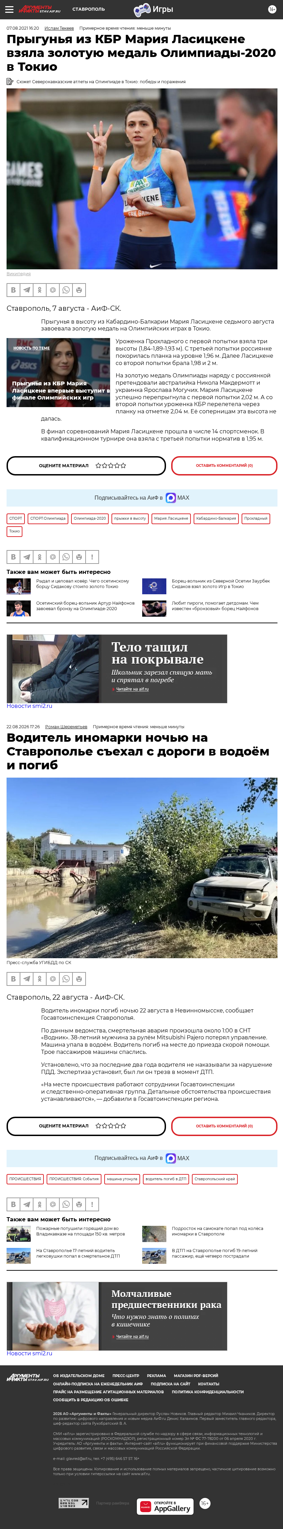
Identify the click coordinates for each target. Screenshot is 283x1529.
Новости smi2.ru (29, 706)
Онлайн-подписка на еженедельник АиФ (98, 1384)
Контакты (208, 1384)
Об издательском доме (79, 1376)
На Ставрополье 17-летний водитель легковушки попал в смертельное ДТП (78, 1253)
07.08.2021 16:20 (23, 28)
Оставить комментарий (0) (224, 465)
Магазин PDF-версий (196, 1376)
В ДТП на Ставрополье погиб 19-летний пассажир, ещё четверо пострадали (214, 1253)
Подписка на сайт (170, 1384)
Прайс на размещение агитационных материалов (108, 1392)
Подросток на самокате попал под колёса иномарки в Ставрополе (217, 1231)
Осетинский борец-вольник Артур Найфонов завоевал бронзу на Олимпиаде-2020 (85, 605)
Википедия (19, 273)
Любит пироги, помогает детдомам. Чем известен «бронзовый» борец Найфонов (215, 605)
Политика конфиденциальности (208, 1392)
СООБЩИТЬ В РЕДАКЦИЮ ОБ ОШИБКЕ (90, 1400)
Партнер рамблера (112, 1503)
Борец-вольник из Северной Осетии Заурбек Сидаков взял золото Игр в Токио (221, 583)
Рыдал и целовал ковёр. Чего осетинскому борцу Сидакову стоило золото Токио (82, 583)
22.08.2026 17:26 (23, 726)
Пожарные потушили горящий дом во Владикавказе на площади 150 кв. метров (80, 1231)
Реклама (156, 1376)
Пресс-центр (126, 1376)
